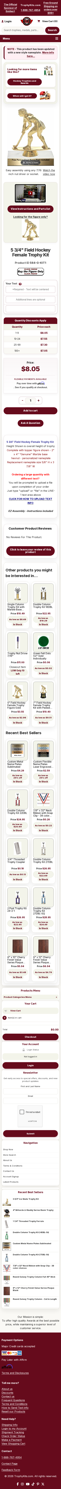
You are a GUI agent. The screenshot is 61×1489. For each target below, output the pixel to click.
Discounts (7, 1392)
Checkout (30, 1037)
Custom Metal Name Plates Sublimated (32, 1243)
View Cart (15, 1010)
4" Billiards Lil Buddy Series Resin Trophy (33, 1210)
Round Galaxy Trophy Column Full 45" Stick (34, 1277)
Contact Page (10, 1463)
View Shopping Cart (13, 1443)
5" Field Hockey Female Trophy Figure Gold (16, 705)
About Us (7, 1160)
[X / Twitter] (42, 1484)
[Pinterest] (38, 1484)
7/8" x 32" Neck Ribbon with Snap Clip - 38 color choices (33, 1267)
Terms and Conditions (14, 1404)
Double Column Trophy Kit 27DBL (43, 860)
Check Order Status (13, 1436)
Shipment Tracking (13, 1432)
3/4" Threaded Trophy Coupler (16, 860)
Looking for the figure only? (30, 216)
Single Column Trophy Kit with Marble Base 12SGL (16, 607)
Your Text (11, 283)
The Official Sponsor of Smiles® (10, 8)
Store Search (9, 1155)
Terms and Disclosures (15, 1372)
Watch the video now (49, 172)
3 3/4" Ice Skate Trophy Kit (26, 1199)
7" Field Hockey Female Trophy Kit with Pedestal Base (42, 705)
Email (30, 1096)
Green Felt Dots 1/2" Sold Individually (42, 656)
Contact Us (8, 1171)
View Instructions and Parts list (30, 208)
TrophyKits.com (30, 5)
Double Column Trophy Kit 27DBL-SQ (31, 1254)
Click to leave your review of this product (30, 551)
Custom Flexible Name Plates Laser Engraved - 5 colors (43, 764)
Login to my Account (14, 1428)
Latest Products (10, 1182)
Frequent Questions (13, 1400)
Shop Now (8, 1149)
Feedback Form (11, 1469)
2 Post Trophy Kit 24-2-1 (17, 909)
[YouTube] (28, 1484)
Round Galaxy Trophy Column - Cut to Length (35, 1299)
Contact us (8, 1396)
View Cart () (50, 21)
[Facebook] (18, 1484)
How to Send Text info (15, 1407)
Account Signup (11, 1176)
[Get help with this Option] (20, 284)
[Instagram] (22, 1484)
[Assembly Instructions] (30, 193)
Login (30, 1065)
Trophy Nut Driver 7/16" (17, 654)
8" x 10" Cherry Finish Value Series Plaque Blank (16, 960)
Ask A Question (30, 423)
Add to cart (30, 410)
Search (52, 30)
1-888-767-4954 (30, 10)
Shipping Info (10, 1424)
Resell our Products (13, 1411)
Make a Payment (12, 1439)
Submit (30, 1133)
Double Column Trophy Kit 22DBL (17, 812)
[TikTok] (33, 1484)
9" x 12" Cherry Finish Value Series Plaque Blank (33, 1289)
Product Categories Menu (18, 997)
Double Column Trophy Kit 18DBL (43, 605)
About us (7, 1388)
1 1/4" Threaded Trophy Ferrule (28, 1221)
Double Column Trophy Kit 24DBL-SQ (31, 1232)
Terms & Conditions (12, 1165)
